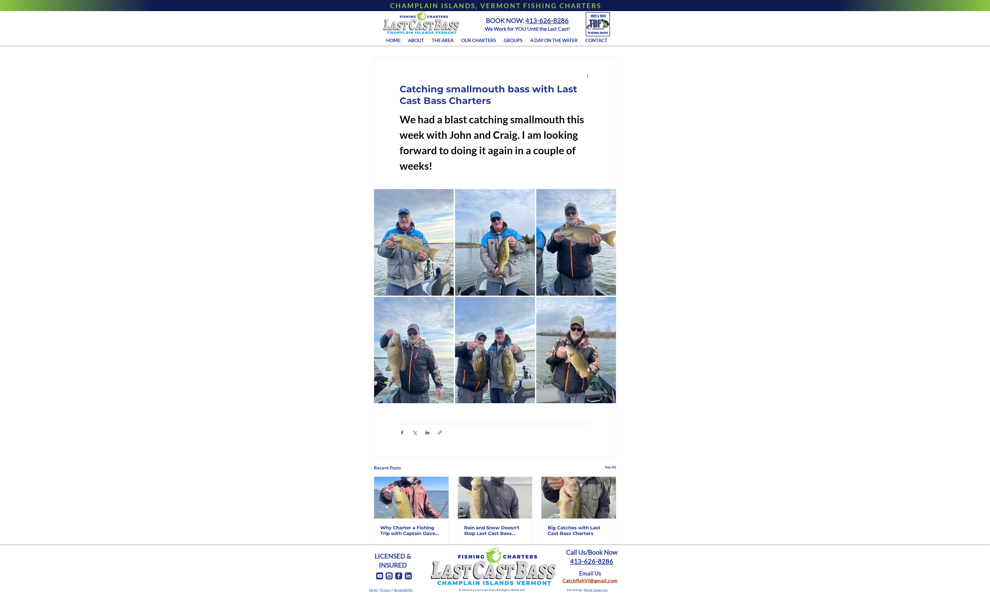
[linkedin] (408, 575)
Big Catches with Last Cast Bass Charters (574, 530)
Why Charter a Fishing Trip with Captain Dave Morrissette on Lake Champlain (407, 530)
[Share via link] (440, 432)
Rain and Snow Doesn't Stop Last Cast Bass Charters (491, 530)
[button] (442, 40)
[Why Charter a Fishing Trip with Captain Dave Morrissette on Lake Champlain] (411, 498)
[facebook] (398, 575)
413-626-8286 (547, 20)
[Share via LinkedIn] (427, 432)
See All (610, 467)
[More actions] (587, 75)
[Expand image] (414, 242)
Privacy (386, 590)
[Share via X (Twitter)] (414, 432)
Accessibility (403, 590)
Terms (373, 590)
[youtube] (379, 575)
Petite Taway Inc (596, 590)
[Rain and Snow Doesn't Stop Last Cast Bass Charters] (495, 498)
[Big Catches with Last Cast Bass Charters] (578, 498)
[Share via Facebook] (402, 432)
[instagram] (389, 575)
